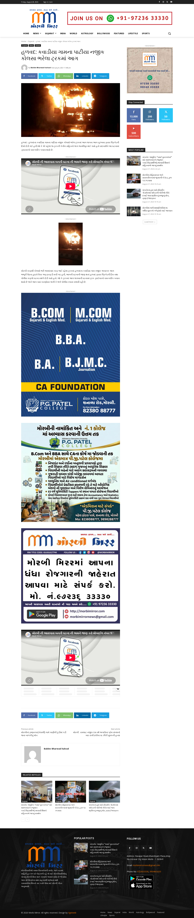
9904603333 (155, 871)
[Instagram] (163, 2)
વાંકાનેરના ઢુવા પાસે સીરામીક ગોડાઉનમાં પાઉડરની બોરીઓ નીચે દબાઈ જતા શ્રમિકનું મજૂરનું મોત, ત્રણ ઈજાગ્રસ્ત (103, 808)
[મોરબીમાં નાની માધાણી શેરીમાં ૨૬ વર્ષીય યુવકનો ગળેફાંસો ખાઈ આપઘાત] (134, 211)
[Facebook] (159, 2)
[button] (169, 33)
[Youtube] (171, 2)
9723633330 (143, 871)
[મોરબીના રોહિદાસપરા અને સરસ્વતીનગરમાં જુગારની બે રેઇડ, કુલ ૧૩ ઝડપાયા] (70, 792)
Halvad (38, 45)
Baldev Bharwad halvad (41, 67)
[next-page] (27, 819)
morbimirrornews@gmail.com (146, 865)
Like (133, 109)
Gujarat (31, 41)
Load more (148, 222)
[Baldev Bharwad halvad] (24, 67)
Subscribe (133, 126)
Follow (150, 109)
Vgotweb (72, 912)
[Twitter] (167, 2)
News (31, 45)
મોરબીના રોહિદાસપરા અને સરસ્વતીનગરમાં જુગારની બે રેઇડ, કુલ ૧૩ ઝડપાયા (70, 808)
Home (23, 41)
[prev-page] (23, 819)
